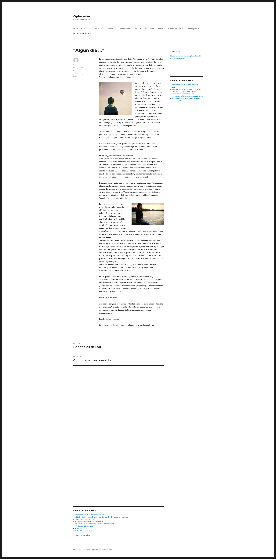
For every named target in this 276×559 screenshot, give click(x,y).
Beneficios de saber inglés (84, 531)
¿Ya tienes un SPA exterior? (84, 526)
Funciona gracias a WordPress (102, 549)
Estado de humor (175, 29)
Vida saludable (156, 29)
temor (75, 76)
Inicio (75, 29)
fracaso (79, 74)
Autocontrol (79, 528)
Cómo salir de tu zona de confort (86, 519)
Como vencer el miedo (82, 535)
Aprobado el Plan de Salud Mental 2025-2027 (90, 515)
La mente (99, 29)
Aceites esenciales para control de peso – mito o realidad (94, 524)
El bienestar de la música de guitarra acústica (90, 522)
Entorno (143, 29)
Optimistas (81, 16)
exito (75, 74)
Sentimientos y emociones (118, 29)
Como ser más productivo (84, 533)
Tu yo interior (86, 29)
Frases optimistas (193, 29)
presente (86, 74)
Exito (135, 29)
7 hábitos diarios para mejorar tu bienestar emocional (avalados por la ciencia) (102, 517)
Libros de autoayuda (82, 33)
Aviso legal (86, 549)
